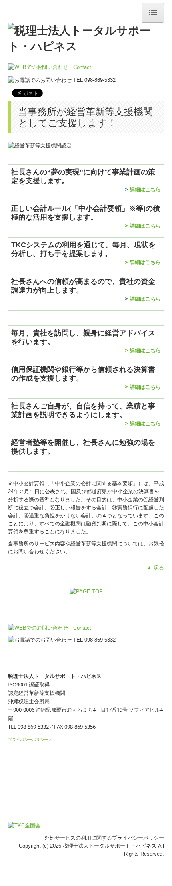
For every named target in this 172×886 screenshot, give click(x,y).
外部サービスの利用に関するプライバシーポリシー (104, 838)
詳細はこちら (145, 189)
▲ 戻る (155, 568)
